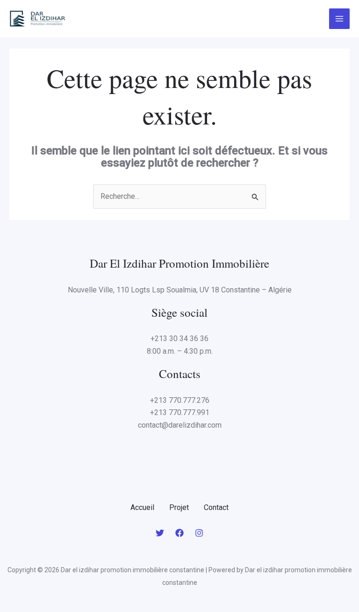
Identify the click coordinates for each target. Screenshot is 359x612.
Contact (216, 507)
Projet (179, 507)
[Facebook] (179, 533)
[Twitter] (160, 533)
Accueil (142, 507)
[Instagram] (199, 533)
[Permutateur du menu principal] (339, 18)
